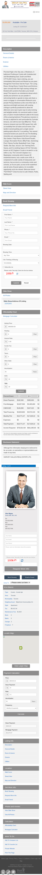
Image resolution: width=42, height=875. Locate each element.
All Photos (6, 295)
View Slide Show (10, 810)
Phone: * (7, 229)
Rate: (7, 691)
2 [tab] (9, 33)
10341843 (8, 303)
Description (7, 49)
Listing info (9, 741)
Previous (6, 37)
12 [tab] (6, 35)
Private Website (10, 848)
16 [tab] (18, 35)
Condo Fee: (8, 346)
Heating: (7, 331)
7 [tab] (24, 33)
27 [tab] (18, 38)
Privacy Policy (13, 858)
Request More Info (9, 205)
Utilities (5, 66)
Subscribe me (9, 267)
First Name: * (8, 214)
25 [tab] (12, 38)
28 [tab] (21, 38)
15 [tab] (15, 35)
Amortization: (8, 368)
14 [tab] (12, 35)
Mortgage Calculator (10, 316)
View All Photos (9, 814)
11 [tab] (36, 33)
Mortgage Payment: (11, 730)
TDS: (6, 383)
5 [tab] (18, 33)
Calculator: (9, 821)
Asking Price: (8, 323)
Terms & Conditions (24, 858)
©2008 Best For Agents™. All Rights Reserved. (21, 864)
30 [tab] (27, 38)
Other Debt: (8, 361)
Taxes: (6, 353)
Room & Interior (8, 57)
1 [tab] (6, 33)
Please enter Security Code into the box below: (18, 270)
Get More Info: (10, 787)
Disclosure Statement (11, 442)
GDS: (6, 376)
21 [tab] (33, 35)
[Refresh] (17, 274)
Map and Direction (9, 192)
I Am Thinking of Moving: (10, 259)
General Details (8, 53)
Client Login (34, 858)
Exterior (5, 62)
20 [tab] (30, 35)
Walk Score (7, 184)
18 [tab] (24, 35)
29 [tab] (24, 38)
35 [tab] (22, 41)
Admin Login (4, 858)
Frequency (8, 705)
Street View (7, 188)
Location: (8, 768)
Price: (7, 678)
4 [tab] (15, 33)
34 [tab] (20, 41)
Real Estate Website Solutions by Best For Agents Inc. (21, 866)
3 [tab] (12, 33)
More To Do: (10, 836)
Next (36, 37)
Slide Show (7, 291)
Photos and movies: (12, 807)
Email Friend (7, 210)
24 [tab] (9, 38)
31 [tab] (30, 38)
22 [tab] (36, 35)
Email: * (6, 237)
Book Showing (8, 201)
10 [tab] (33, 33)
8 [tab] (27, 33)
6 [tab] (21, 33)
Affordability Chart (10, 312)
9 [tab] (30, 33)
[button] (21, 647)
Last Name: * (8, 222)
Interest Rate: (8, 338)
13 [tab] (9, 35)
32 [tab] (33, 38)
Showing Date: (7, 244)
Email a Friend (30, 577)
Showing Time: (7, 252)
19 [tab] (27, 35)
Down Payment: (10, 685)
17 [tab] (21, 35)
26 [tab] (15, 38)
